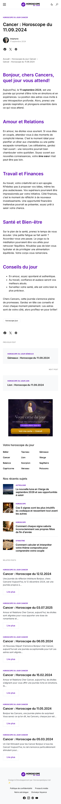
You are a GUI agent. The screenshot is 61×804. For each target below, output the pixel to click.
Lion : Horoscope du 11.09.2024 (25, 384)
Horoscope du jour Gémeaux (20, 354)
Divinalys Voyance (39, 792)
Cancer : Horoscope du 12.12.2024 (27, 574)
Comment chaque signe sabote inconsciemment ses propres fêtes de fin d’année (35, 529)
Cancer (6, 457)
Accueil (6, 59)
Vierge (42, 457)
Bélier (6, 452)
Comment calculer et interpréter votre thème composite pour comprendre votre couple (34, 547)
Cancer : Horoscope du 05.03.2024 (28, 739)
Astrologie (21, 485)
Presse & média (41, 788)
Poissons (44, 468)
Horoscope (21, 504)
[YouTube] (36, 798)
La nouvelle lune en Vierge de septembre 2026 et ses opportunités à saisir (36, 492)
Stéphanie (14, 39)
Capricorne (8, 468)
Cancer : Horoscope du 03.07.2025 (28, 607)
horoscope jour (11, 320)
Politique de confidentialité (21, 788)
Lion (23, 457)
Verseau (25, 468)
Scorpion (25, 463)
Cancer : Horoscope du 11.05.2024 (27, 708)
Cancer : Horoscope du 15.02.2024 (27, 675)
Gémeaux (44, 452)
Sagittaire (44, 463)
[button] (4, 4)
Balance (7, 463)
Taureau (25, 452)
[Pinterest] (33, 798)
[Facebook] (24, 798)
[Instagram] (28, 798)
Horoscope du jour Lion (18, 381)
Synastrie (20, 541)
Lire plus (11, 592)
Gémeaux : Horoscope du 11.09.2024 (28, 357)
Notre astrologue (21, 792)
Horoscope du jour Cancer (15, 17)
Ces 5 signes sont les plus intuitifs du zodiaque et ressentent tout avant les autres (37, 510)
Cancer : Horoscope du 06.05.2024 (28, 641)
